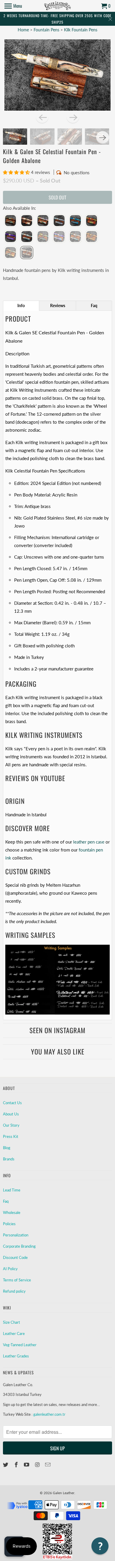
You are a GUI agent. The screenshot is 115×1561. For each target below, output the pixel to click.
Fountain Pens (47, 29)
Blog (6, 1147)
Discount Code (15, 1257)
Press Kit (10, 1136)
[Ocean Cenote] (42, 237)
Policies (9, 1223)
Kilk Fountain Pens (80, 29)
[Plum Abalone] (59, 237)
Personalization (15, 1235)
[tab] (21, 306)
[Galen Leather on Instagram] (37, 1464)
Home (23, 29)
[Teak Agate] (75, 237)
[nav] (13, 6)
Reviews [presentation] (57, 305)
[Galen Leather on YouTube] (27, 1464)
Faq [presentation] (94, 305)
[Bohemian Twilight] (10, 221)
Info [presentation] (21, 305)
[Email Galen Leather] (48, 1464)
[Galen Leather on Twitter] (6, 1464)
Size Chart (11, 1322)
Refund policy (14, 1291)
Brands (8, 1159)
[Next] (72, 117)
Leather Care (14, 1333)
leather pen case (88, 841)
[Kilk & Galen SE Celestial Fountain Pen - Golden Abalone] (57, 74)
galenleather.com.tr (49, 1414)
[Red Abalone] (59, 221)
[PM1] (42, 221)
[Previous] (42, 117)
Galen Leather (63, 1493)
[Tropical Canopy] (10, 253)
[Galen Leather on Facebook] (17, 1464)
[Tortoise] (91, 237)
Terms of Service (17, 1280)
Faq (6, 1201)
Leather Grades (16, 1356)
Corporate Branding (19, 1246)
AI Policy (10, 1268)
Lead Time (11, 1190)
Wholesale (11, 1212)
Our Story (11, 1125)
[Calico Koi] (26, 221)
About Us (11, 1114)
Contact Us (12, 1102)
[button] (17, 172)
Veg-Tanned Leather (20, 1344)
